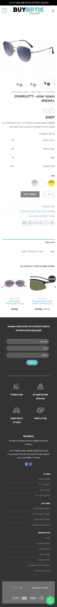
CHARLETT (44, 216)
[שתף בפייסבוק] (46, 222)
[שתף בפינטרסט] (30, 222)
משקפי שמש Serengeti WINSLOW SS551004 (42, 302)
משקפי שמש (36, 92)
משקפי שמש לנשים (19, 92)
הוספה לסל (30, 194)
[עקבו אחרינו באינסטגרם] (26, 464)
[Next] (5, 50)
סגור (10, 2)
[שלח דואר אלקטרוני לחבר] (35, 222)
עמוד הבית (50, 92)
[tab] (28, 242)
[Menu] (53, 10)
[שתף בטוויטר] (40, 222)
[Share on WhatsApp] (51, 222)
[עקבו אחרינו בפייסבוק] (30, 464)
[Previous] (50, 50)
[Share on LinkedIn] (24, 222)
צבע (53, 175)
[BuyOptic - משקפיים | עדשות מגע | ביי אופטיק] (28, 10)
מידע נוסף (50, 242)
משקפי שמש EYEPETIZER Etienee (14, 302)
